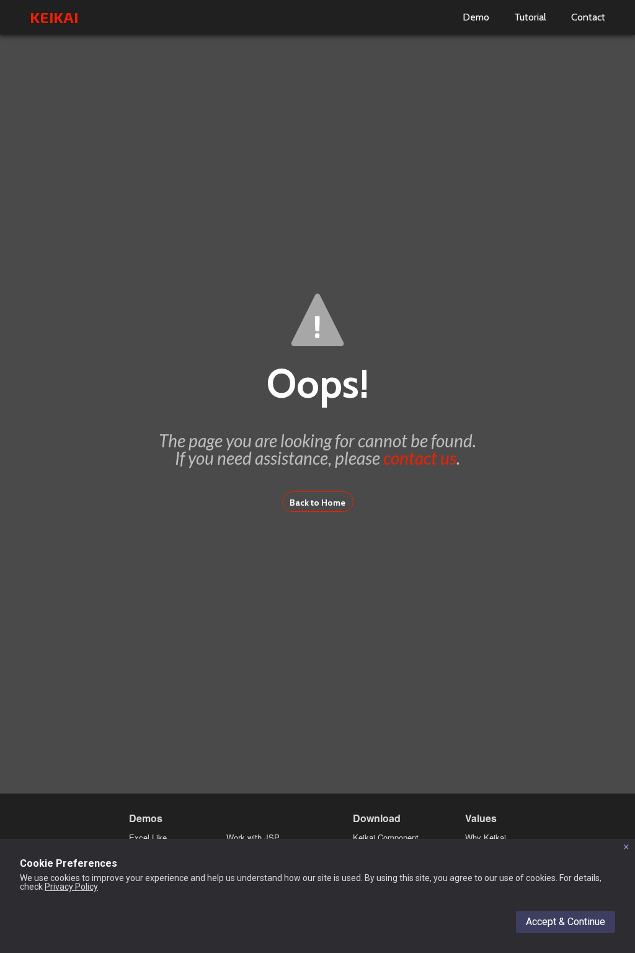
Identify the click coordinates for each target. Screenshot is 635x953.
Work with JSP (253, 837)
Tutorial (530, 17)
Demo (476, 17)
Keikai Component (386, 837)
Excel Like (148, 837)
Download (377, 818)
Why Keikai (485, 837)
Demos (145, 818)
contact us (419, 457)
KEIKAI (54, 17)
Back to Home (317, 502)
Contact (588, 17)
